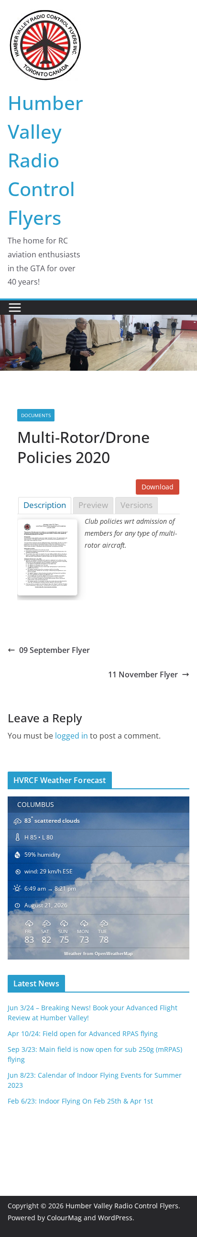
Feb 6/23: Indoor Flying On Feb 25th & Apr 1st (80, 1100)
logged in (71, 735)
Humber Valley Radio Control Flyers (45, 160)
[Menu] (15, 307)
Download (158, 486)
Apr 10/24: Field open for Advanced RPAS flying (83, 1033)
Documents (36, 415)
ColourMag (64, 1217)
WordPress (115, 1217)
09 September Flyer (54, 650)
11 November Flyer (143, 674)
